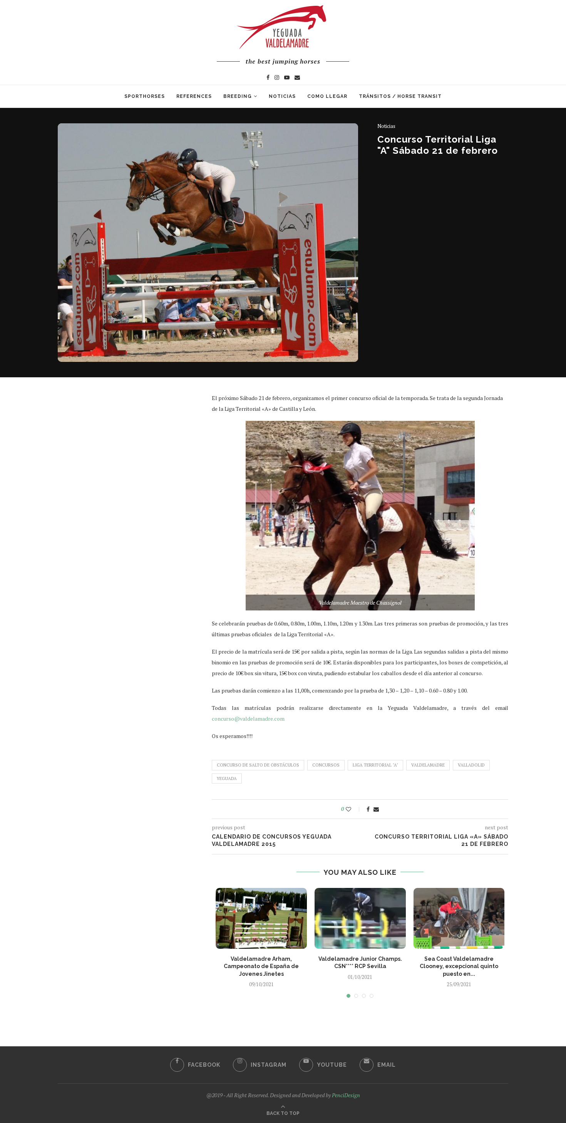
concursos (326, 765)
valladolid (471, 765)
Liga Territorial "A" (375, 765)
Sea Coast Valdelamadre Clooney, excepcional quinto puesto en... (459, 966)
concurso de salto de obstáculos (258, 765)
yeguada (227, 778)
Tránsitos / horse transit (400, 96)
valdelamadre (428, 765)
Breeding (237, 96)
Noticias (282, 96)
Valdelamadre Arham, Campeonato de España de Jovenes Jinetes (261, 966)
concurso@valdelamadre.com (248, 718)
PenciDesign (346, 1095)
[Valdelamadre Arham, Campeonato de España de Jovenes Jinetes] (261, 918)
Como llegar (327, 96)
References (194, 96)
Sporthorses (144, 96)
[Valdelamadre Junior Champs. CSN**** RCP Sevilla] (360, 918)
